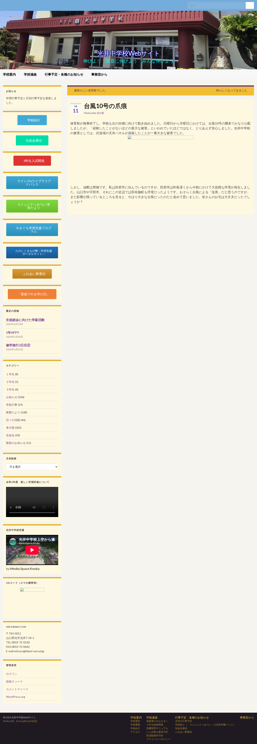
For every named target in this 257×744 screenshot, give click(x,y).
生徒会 (10, 435)
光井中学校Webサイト (128, 53)
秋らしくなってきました (231, 90)
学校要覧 (135, 724)
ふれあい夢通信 (183, 731)
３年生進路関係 (154, 724)
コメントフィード (17, 689)
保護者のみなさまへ (157, 721)
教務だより (13, 412)
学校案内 (9, 74)
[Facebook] (5, 4)
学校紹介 (135, 728)
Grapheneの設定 (28, 721)
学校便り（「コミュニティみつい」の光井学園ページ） (205, 724)
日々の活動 (13, 420)
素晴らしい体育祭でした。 (91, 90)
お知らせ (11, 397)
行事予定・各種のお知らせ (64, 74)
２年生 (10, 381)
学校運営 (135, 721)
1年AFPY (12, 332)
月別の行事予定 (183, 721)
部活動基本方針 (154, 735)
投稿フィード (14, 681)
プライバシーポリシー (158, 739)
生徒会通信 (181, 728)
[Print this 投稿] (248, 113)
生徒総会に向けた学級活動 (25, 320)
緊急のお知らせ (16, 443)
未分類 (100, 112)
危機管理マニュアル (157, 728)
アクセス (135, 731)
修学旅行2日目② (18, 345)
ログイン (11, 674)
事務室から (99, 74)
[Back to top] (248, 735)
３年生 (10, 389)
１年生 (10, 374)
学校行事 (11, 404)
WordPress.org (15, 696)
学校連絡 (30, 74)
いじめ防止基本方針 (157, 731)
